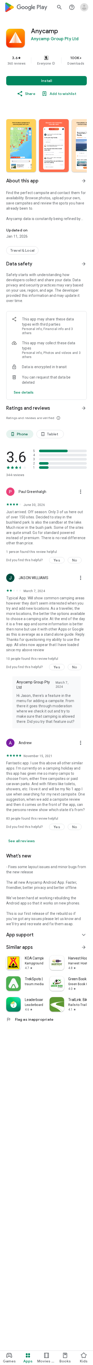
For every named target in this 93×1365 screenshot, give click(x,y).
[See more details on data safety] (24, 392)
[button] (53, 63)
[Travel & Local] (22, 250)
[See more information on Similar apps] (84, 947)
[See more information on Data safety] (84, 264)
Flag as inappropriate (29, 1019)
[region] (46, 60)
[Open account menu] (84, 7)
